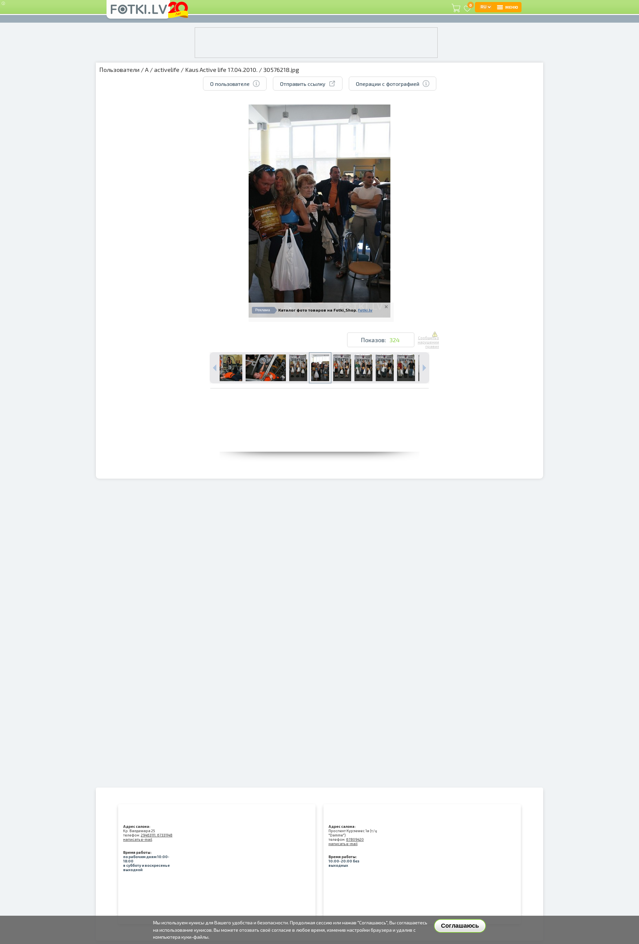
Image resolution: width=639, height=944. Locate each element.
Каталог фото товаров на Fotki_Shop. (317, 310)
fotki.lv (365, 310)
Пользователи (119, 69)
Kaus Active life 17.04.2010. (221, 69)
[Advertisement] (319, 437)
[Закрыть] (386, 306)
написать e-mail (137, 839)
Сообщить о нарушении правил (428, 342)
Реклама (262, 310)
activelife (166, 69)
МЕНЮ (511, 7)
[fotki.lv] (138, 12)
